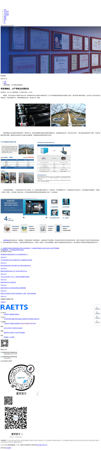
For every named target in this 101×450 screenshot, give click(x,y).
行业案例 (6, 14)
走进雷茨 (6, 314)
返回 (22, 250)
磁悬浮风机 (15, 319)
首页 (5, 9)
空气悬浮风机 (7, 319)
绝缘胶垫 (40, 440)
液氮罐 (71, 440)
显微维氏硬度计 (18, 442)
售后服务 (22, 332)
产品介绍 (17, 332)
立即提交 (3, 302)
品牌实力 (17, 314)
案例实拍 (6, 332)
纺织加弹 (22, 323)
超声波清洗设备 (84, 440)
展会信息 (19, 328)
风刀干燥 (33, 323)
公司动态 (9, 328)
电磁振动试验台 (56, 440)
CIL (44, 440)
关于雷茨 (6, 11)
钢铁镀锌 (27, 323)
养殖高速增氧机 (25, 440)
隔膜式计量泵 (34, 440)
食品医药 (17, 323)
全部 (5, 328)
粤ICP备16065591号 (41, 445)
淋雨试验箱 (92, 440)
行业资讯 (14, 328)
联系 (5, 19)
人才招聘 (11, 337)
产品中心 (6, 13)
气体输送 (11, 323)
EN (5, 23)
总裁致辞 (11, 314)
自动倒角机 (49, 440)
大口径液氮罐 (65, 440)
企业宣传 (11, 332)
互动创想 (8, 448)
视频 (5, 18)
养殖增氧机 (6, 240)
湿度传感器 (76, 440)
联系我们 (6, 337)
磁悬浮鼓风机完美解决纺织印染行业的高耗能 (15, 248)
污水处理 (6, 323)
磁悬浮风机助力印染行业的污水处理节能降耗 (44, 248)
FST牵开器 (10, 442)
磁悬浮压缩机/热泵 (23, 319)
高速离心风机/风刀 (34, 319)
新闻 (5, 16)
